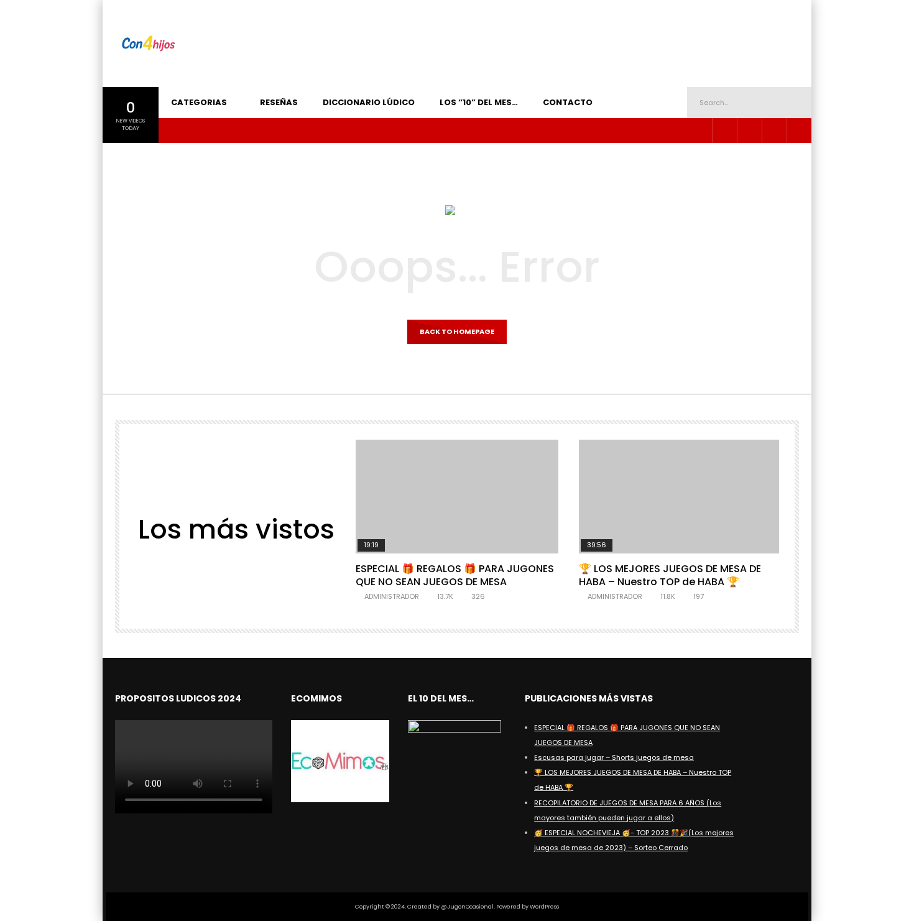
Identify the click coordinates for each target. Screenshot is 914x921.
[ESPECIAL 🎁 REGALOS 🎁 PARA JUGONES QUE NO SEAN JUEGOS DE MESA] (457, 496)
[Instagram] (724, 130)
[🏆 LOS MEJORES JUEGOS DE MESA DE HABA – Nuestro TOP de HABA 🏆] (680, 496)
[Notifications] (799, 130)
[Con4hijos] (147, 43)
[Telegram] (749, 130)
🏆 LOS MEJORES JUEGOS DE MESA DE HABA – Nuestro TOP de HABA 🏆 (670, 576)
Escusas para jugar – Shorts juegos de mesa (614, 757)
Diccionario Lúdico (369, 102)
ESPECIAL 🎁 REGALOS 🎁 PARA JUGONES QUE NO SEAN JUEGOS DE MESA (455, 576)
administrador (391, 596)
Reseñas (279, 102)
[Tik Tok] (774, 130)
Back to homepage (457, 331)
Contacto (568, 102)
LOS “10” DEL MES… (479, 102)
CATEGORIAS (199, 102)
